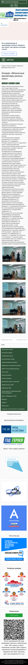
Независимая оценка (7, 356)
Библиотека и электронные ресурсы (11, 365)
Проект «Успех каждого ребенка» (10, 368)
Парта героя (5, 372)
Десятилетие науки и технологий (10, 381)
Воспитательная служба (8, 359)
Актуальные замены (7, 352)
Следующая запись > (21, 339)
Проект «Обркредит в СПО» (9, 396)
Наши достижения (6, 375)
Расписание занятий (7, 349)
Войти (3, 344)
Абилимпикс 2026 (6, 388)
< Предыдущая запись (6, 339)
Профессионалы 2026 (7, 384)
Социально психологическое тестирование (13, 409)
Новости (12, 83)
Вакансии (4, 399)
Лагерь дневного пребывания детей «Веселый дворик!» (11, 392)
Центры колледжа (6, 378)
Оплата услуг (5, 405)
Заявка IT (4, 402)
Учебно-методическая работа (9, 362)
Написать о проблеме (9, 53)
